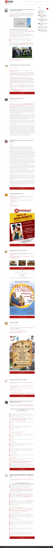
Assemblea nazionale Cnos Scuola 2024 (17, 98)
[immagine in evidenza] (6, 66)
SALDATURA (11, 389)
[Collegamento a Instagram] (47, 1)
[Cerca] (43, 1)
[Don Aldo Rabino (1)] (6, 10)
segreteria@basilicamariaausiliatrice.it (27, 277)
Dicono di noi (15, 477)
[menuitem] (21, 1)
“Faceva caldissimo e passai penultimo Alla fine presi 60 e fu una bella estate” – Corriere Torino (21, 402)
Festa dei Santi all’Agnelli (14, 322)
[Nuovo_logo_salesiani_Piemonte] (9, 1)
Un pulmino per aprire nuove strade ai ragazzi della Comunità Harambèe (44, 24)
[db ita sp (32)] (6, 99)
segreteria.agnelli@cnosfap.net (15, 392)
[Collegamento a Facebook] (46, 1)
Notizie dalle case (16, 194)
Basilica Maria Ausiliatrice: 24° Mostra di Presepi (18, 250)
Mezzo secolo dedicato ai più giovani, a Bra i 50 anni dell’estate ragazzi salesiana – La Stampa (43, 30)
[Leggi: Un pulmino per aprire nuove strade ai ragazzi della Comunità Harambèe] (39, 23)
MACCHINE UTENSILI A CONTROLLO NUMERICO (16, 390)
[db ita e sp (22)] (6, 141)
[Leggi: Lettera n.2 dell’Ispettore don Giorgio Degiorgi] (39, 12)
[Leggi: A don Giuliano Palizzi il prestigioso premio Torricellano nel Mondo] (39, 27)
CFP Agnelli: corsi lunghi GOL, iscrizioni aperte (18, 379)
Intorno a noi (18, 11)
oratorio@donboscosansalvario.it (16, 205)
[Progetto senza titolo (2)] (6, 475)
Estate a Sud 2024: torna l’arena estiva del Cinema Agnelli (20, 65)
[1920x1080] (6, 194)
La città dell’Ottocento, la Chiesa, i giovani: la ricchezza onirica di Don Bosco (21, 141)
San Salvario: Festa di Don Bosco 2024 (16, 193)
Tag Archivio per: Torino (8, 4)
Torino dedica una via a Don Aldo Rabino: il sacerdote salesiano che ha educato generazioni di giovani (22, 10)
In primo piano (15, 11)
